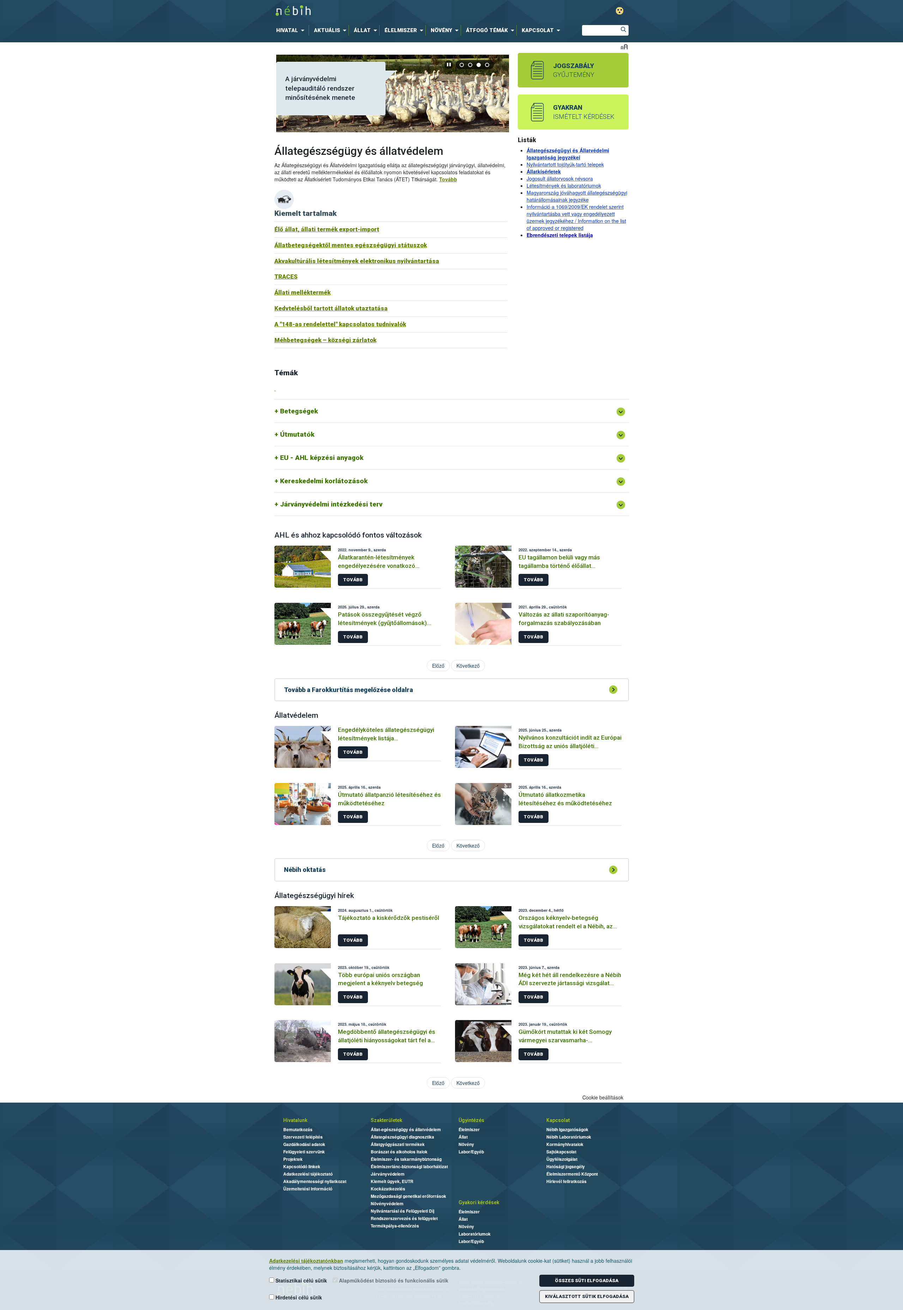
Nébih (376, 11)
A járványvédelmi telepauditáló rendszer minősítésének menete (320, 88)
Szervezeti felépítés (303, 1137)
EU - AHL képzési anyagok (321, 458)
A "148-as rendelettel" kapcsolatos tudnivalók (340, 324)
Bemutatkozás (298, 1129)
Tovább (448, 179)
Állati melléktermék (302, 292)
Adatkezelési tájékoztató (308, 1174)
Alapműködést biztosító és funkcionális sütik (393, 1280)
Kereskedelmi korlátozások (324, 481)
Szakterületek (386, 1120)
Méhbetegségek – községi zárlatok (325, 340)
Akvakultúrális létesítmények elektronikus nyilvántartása (356, 261)
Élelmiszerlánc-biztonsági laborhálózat (409, 1166)
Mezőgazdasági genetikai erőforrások (408, 1196)
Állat (463, 1137)
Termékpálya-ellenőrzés (395, 1226)
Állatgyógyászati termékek (398, 1144)
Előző (438, 665)
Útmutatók (297, 434)
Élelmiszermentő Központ (572, 1174)
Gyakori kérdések (479, 1202)
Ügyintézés (471, 1120)
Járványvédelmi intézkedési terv (331, 504)
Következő (468, 665)
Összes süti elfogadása (586, 1280)
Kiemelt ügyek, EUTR (392, 1181)
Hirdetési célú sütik (298, 1297)
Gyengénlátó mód (619, 10)
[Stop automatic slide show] (449, 64)
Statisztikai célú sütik (300, 1280)
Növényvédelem (387, 1203)
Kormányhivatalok (564, 1144)
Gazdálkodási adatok (304, 1144)
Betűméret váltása (624, 46)
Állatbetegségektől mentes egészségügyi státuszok (350, 245)
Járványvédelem (388, 1174)
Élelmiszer (469, 1129)
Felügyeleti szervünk (304, 1151)
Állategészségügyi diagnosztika (402, 1137)
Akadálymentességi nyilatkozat (314, 1181)
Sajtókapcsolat (561, 1151)
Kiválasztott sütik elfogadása (587, 1296)
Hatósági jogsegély (565, 1166)
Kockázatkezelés (388, 1188)
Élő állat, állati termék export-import (326, 229)
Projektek (293, 1159)
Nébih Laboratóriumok (568, 1137)
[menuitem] (291, 30)
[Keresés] (623, 30)
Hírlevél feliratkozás (566, 1181)
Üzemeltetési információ (307, 1188)
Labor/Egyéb (471, 1151)
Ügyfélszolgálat (561, 1159)
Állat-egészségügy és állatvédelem (406, 1129)
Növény (466, 1144)
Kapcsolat (558, 1120)
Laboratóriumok (475, 1234)
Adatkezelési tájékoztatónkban (306, 1260)
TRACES (286, 276)
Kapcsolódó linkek (301, 1166)
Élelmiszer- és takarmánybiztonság (406, 1159)
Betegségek (299, 411)
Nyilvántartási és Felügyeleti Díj (402, 1211)
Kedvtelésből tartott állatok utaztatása (331, 308)
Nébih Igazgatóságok (567, 1129)
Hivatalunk (295, 1120)
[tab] (462, 64)
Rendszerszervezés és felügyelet (404, 1218)
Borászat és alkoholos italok (399, 1151)
